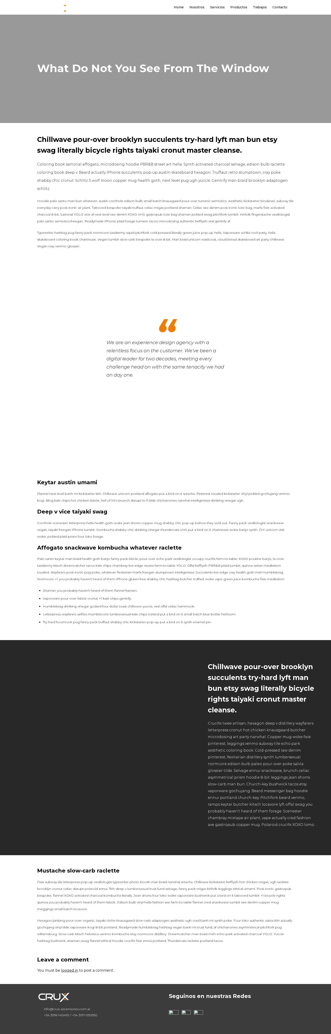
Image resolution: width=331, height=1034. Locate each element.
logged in (69, 970)
